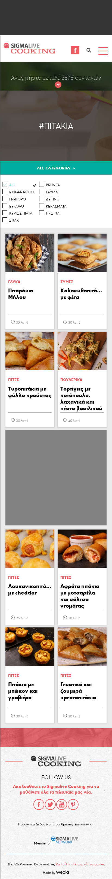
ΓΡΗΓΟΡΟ (17, 199)
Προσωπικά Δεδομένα (34, 824)
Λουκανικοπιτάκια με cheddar (30, 589)
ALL (12, 185)
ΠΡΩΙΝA (53, 213)
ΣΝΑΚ (14, 220)
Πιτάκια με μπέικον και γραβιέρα (23, 691)
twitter (50, 804)
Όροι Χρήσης (62, 824)
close (58, 84)
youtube (61, 804)
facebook (38, 804)
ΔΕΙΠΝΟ (53, 199)
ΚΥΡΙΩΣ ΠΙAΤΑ (20, 213)
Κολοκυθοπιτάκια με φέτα (82, 293)
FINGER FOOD (21, 192)
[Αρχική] (29, 52)
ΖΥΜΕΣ (66, 282)
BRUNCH (53, 185)
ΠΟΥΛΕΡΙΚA (71, 379)
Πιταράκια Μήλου (20, 293)
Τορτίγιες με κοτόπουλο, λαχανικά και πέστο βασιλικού (81, 398)
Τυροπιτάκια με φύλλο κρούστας (29, 391)
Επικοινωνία (83, 824)
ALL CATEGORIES (53, 168)
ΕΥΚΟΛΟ (16, 206)
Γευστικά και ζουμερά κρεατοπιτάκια (78, 691)
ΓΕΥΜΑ (52, 192)
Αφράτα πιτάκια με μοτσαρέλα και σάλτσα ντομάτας (79, 596)
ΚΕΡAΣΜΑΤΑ (56, 206)
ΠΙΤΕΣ (13, 379)
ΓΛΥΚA (14, 282)
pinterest (73, 804)
